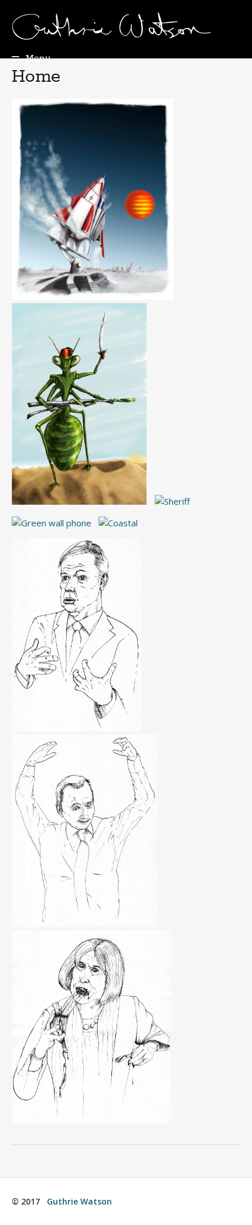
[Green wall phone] (51, 523)
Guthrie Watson (79, 1201)
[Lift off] (95, 296)
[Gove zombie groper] (79, 728)
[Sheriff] (172, 501)
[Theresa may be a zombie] (91, 1120)
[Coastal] (118, 523)
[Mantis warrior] (82, 501)
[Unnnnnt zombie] (88, 923)
